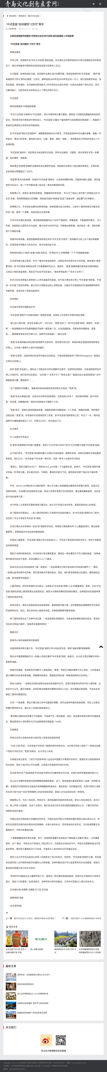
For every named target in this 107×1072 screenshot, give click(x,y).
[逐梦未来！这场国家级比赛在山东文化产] (11, 977)
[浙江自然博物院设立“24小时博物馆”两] (11, 996)
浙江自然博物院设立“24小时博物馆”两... (33, 994)
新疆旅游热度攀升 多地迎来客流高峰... (33, 1013)
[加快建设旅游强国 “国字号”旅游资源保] (11, 1005)
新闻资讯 (22, 16)
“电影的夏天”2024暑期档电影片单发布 (85, 918)
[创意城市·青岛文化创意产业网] (31, 4)
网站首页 (13, 16)
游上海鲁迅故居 (36, 949)
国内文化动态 (33, 16)
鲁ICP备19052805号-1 (18, 1069)
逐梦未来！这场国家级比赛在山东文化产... (34, 975)
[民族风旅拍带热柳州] (11, 986)
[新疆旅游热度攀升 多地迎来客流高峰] (11, 1015)
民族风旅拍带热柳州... (26, 984)
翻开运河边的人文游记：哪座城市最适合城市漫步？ (35, 918)
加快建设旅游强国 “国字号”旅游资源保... (33, 1003)
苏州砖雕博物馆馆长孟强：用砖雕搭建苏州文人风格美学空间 (90, 952)
